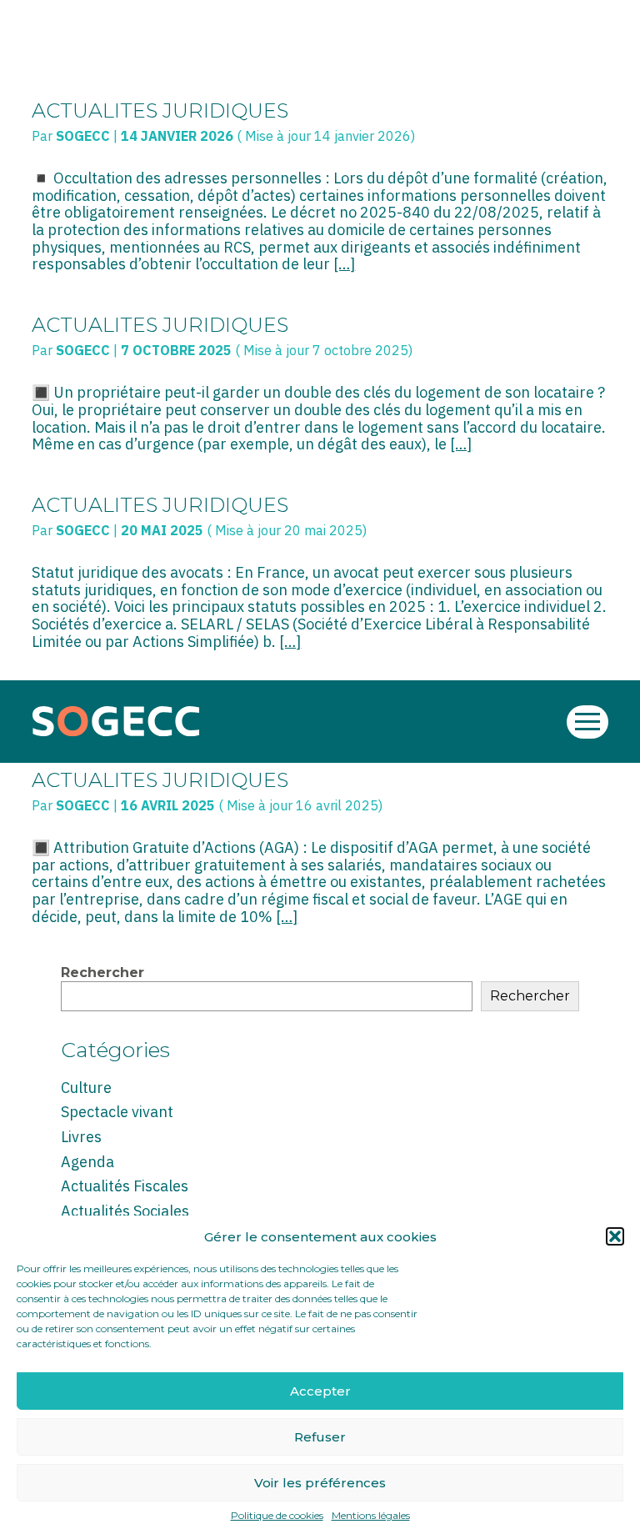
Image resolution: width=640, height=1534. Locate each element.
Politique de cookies (277, 1515)
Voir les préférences (320, 1483)
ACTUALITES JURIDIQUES (160, 110)
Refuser (320, 1437)
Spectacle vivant (117, 1111)
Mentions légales (371, 1515)
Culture (86, 1087)
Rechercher (102, 972)
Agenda (87, 1161)
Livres (81, 1136)
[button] (615, 1236)
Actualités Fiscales (124, 1186)
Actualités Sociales (125, 1211)
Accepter (320, 1391)
